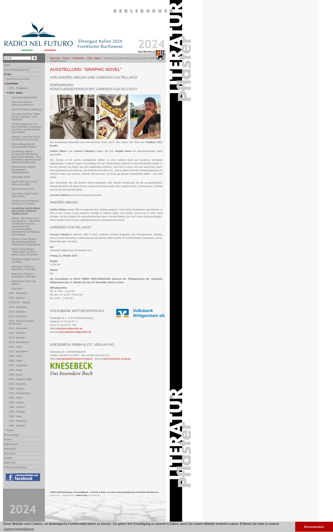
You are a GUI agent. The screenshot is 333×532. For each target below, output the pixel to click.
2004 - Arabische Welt (20, 379)
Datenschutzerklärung (15, 467)
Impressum (9, 462)
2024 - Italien (94, 58)
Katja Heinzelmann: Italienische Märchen (22, 103)
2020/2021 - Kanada (19, 302)
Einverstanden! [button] (314, 526)
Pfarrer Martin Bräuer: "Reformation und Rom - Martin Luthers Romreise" (25, 252)
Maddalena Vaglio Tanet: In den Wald (26, 260)
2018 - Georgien (17, 311)
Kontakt (8, 458)
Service (8, 439)
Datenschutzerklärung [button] (19, 529)
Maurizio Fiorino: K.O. (23, 189)
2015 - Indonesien (18, 328)
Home (7, 65)
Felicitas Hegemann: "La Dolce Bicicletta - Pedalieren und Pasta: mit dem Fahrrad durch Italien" (26, 128)
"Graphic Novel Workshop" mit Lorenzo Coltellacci (25, 202)
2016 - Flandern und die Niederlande (21, 322)
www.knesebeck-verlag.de (117, 358)
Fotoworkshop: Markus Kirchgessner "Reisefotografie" (23, 170)
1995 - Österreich (18, 421)
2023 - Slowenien (18, 293)
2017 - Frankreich (18, 316)
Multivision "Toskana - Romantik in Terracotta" (24, 268)
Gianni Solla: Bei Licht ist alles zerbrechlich (25, 183)
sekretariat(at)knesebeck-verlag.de (74, 358)
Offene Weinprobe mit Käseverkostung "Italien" (24, 145)
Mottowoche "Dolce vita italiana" (24, 282)
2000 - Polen (15, 397)
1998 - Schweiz (17, 407)
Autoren (10, 430)
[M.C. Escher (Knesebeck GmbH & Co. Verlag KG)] (112, 138)
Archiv (66, 58)
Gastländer (78, 58)
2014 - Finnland (17, 333)
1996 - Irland (15, 416)
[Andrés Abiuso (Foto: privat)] (145, 138)
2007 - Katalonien (18, 365)
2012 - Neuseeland (19, 342)
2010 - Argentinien (18, 351)
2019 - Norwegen (18, 307)
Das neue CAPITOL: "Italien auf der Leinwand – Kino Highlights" (26, 117)
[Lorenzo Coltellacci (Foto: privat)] (72, 138)
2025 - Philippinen (18, 88)
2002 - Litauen (16, 388)
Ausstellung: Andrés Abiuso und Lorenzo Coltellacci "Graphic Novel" (26, 211)
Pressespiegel (11, 435)
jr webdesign (94, 495)
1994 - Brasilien (17, 425)
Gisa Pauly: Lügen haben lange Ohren (25, 195)
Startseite (55, 58)
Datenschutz (68, 495)
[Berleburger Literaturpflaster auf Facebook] (23, 481)
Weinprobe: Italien (21, 177)
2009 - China (15, 356)
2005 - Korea (15, 374)
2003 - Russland (17, 384)
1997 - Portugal (17, 411)
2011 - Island (15, 347)
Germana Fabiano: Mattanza (26, 109)
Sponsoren (17, 288)
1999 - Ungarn (16, 402)
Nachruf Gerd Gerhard (18, 79)
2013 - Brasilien (17, 337)
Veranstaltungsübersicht (16, 69)
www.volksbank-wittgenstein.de (74, 332)
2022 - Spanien (17, 297)
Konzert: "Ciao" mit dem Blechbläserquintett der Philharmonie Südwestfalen (26, 242)
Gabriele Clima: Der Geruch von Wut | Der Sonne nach (26, 138)
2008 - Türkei (16, 360)
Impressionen (11, 444)
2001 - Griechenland (19, 393)
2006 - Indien (16, 370)
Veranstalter (10, 448)
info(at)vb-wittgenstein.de (69, 328)
